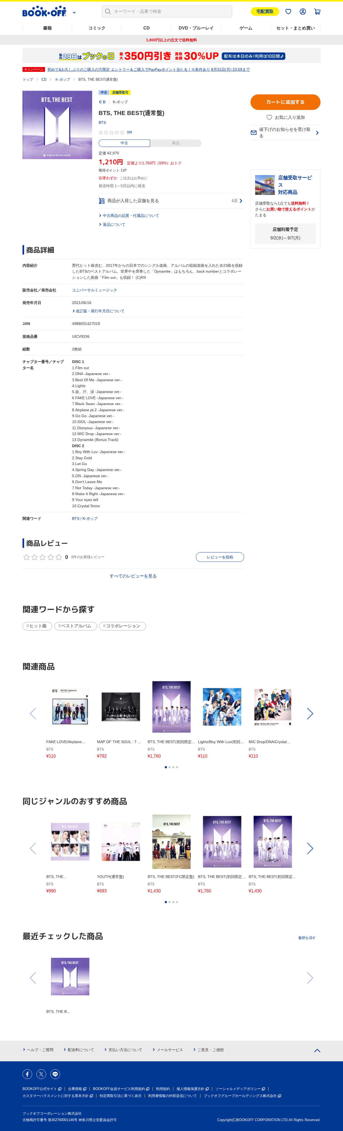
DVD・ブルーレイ (196, 28)
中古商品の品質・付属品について (131, 215)
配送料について (81, 1050)
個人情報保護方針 (190, 1089)
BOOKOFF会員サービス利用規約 (119, 1089)
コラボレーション (123, 626)
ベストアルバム (76, 626)
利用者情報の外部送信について (172, 1096)
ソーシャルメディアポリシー (238, 1089)
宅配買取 (265, 11)
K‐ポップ (90, 518)
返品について (114, 224)
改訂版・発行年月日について (100, 311)
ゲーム (246, 28)
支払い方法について (125, 1050)
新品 (176, 143)
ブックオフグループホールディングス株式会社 (240, 1096)
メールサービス (170, 1050)
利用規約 (163, 1089)
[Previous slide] (33, 713)
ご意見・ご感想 (210, 1050)
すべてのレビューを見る (133, 576)
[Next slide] (309, 713)
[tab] (166, 767)
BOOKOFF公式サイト (40, 1089)
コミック (97, 28)
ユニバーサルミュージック (94, 290)
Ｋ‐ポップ (62, 79)
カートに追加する (285, 102)
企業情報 (75, 1089)
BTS (102, 122)
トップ (28, 79)
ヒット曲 (38, 626)
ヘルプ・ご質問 (40, 1050)
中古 (124, 143)
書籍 (47, 28)
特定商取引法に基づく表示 (120, 1096)
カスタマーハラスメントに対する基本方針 (56, 1096)
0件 (129, 132)
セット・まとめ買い (295, 28)
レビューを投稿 (220, 557)
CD (146, 28)
